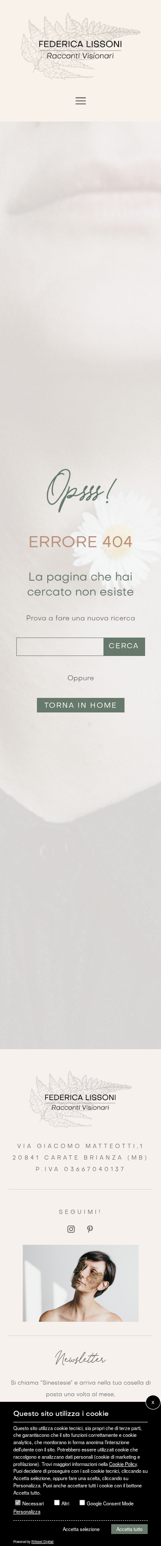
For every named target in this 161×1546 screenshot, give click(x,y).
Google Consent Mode (110, 1503)
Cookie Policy (123, 1463)
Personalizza (26, 1511)
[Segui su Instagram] (71, 1229)
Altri (65, 1503)
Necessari (33, 1503)
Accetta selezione (81, 1528)
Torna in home (80, 706)
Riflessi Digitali (42, 1541)
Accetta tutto (129, 1528)
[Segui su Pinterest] (90, 1229)
